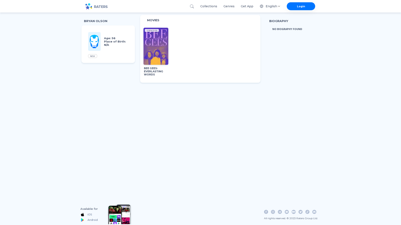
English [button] (271, 6)
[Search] (192, 6)
